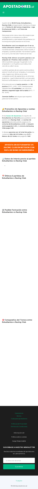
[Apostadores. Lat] (18, 6)
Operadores (19, 413)
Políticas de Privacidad (19, 424)
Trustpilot (19, 481)
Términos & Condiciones (19, 426)
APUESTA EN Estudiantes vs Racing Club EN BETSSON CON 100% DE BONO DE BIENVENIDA (19, 147)
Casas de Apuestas (13, 116)
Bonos (19, 416)
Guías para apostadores (19, 418)
